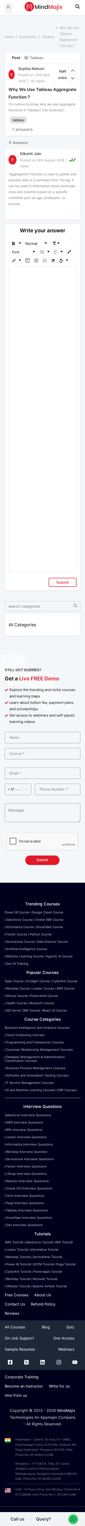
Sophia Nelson (31, 68)
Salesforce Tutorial (39, 1242)
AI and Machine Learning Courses (30, 1090)
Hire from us (16, 1395)
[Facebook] (10, 1363)
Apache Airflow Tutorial (49, 1286)
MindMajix (66, 1410)
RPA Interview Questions (24, 1130)
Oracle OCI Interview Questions (29, 1188)
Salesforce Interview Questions (28, 1115)
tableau (18, 120)
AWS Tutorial (14, 1242)
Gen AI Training (17, 963)
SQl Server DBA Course (23, 1010)
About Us (42, 1295)
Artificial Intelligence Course (26, 949)
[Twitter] (26, 1363)
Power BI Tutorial (18, 1264)
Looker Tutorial (17, 1249)
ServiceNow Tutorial (47, 1257)
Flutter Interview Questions (26, 1166)
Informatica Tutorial (44, 1249)
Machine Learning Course (25, 956)
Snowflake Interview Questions (29, 1217)
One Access (63, 1338)
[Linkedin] (42, 1363)
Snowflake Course (49, 927)
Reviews (12, 1313)
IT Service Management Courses (30, 1083)
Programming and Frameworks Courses (35, 1042)
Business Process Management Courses (35, 1068)
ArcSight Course (38, 981)
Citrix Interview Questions (25, 1195)
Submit (62, 582)
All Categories (22, 624)
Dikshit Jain (30, 153)
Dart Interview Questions (24, 1225)
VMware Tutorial (18, 1286)
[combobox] (7, 789)
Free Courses (16, 1295)
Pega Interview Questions (25, 1203)
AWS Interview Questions (24, 1122)
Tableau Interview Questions (27, 1210)
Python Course (41, 934)
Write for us (59, 1386)
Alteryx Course (17, 996)
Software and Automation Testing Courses (37, 1075)
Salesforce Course (19, 919)
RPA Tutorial (64, 1242)
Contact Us (15, 1304)
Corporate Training (21, 1377)
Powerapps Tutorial (48, 1271)
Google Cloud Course (47, 912)
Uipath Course (16, 1003)
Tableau (48, 37)
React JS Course (54, 1010)
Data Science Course (52, 941)
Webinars (66, 1349)
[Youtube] (74, 1363)
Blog (46, 1327)
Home (9, 37)
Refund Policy (43, 1304)
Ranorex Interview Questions (27, 1181)
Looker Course (43, 988)
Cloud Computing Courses (25, 1035)
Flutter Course (16, 934)
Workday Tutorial (18, 1257)
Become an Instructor (24, 1386)
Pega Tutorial (65, 1264)
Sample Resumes (20, 1349)
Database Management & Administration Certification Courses (35, 1059)
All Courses (15, 1327)
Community (28, 37)
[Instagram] (58, 1363)
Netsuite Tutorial (45, 1279)
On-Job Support (19, 1338)
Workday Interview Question (26, 1152)
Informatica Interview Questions (29, 1144)
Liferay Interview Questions (26, 1174)
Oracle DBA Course (49, 919)
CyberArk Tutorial (18, 1271)
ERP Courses (67, 1090)
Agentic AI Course (59, 956)
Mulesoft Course (42, 1003)
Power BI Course (17, 912)
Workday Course (18, 988)
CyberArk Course (64, 981)
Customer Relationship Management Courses (39, 1049)
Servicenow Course (20, 941)
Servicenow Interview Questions (30, 1159)
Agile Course (14, 981)
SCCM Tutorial (43, 1264)
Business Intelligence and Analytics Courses (37, 1027)
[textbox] (42, 274)
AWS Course (65, 988)
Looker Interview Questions (26, 1137)
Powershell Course (44, 996)
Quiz (70, 1327)
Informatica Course (20, 927)
